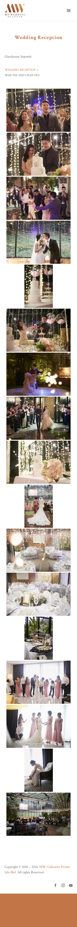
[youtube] (71, 885)
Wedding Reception (20, 70)
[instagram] (63, 885)
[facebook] (55, 885)
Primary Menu (69, 10)
